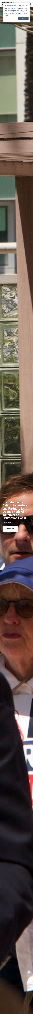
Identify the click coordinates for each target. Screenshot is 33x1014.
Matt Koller (7, 522)
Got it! (23, 18)
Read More (10, 529)
